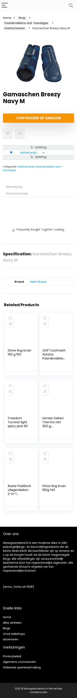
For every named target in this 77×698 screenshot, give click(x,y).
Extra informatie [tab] (17, 194)
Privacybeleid (12, 656)
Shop (22, 18)
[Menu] (4, 5)
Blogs (6, 628)
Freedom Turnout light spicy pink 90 (18, 422)
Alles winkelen (12, 623)
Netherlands (28, 152)
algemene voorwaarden (19, 662)
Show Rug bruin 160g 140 (54, 488)
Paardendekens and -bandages (26, 23)
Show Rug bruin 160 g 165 (19, 352)
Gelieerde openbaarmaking (22, 667)
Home (7, 18)
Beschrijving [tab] (14, 187)
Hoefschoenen (15, 28)
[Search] (71, 5)
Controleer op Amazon (38, 118)
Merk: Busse (38, 282)
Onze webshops (14, 634)
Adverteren (10, 639)
